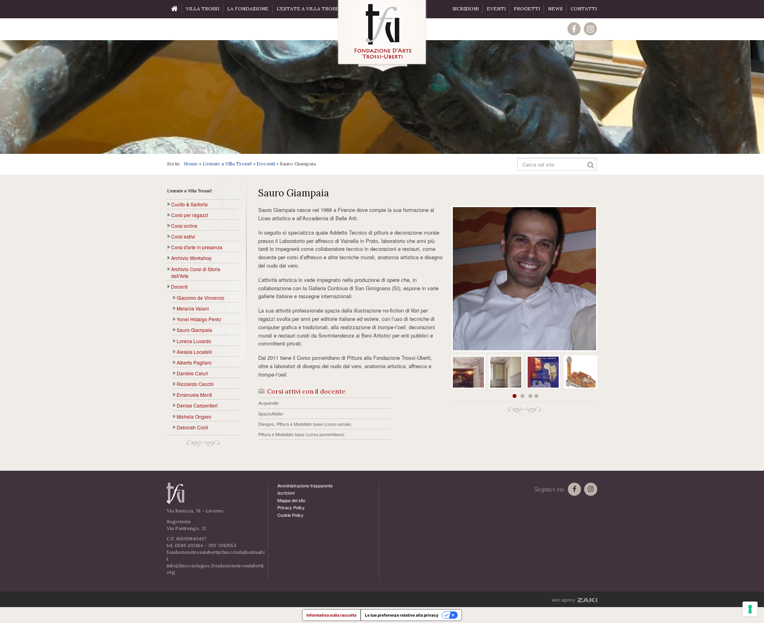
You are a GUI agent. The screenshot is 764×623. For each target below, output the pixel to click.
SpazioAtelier (270, 413)
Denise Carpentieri (197, 405)
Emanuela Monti (194, 394)
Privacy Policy (291, 507)
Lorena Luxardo (194, 341)
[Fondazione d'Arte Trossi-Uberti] (382, 36)
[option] (382, 97)
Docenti (266, 164)
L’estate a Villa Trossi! (227, 164)
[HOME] (174, 9)
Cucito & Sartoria (189, 204)
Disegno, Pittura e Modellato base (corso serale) (304, 424)
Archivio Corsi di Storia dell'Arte (195, 272)
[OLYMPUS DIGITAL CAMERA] (524, 278)
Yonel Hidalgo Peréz (199, 319)
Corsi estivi (183, 236)
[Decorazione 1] (468, 372)
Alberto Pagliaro (194, 362)
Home (191, 164)
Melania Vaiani (193, 308)
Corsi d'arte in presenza (196, 247)
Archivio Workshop (191, 257)
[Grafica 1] (543, 372)
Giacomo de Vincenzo (200, 297)
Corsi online (184, 225)
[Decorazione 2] (505, 372)
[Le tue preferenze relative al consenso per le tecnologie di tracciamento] (750, 609)
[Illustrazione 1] (580, 372)
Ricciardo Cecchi (195, 383)
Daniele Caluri (192, 373)
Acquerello (268, 403)
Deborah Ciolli (192, 427)
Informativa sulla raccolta (331, 615)
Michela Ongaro (194, 416)
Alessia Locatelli (194, 351)
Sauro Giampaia (194, 329)
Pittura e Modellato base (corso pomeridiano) (301, 434)
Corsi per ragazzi (189, 215)
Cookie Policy (290, 515)
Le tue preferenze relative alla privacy (402, 615)
